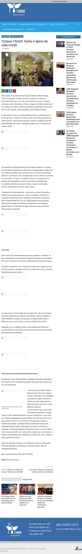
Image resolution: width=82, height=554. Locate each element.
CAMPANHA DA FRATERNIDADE (32, 24)
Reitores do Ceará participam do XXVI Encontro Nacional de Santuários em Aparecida (26, 501)
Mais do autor (27, 479)
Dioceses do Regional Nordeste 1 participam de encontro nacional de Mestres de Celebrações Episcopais (72, 72)
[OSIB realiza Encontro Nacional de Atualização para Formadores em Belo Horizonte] (60, 114)
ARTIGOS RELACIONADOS (11, 479)
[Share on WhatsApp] (3, 91)
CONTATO (30, 29)
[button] (78, 24)
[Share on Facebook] (6, 91)
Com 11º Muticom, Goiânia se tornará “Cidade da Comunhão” (12, 471)
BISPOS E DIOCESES (57, 24)
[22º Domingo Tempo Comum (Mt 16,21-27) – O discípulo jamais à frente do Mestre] (9, 489)
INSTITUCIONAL (9, 24)
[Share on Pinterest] (14, 91)
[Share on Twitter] (10, 91)
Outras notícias (16, 36)
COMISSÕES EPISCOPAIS (12, 29)
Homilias (4, 493)
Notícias (5, 36)
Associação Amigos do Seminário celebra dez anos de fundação (41, 471)
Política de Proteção (59, 1)
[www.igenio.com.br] (78, 550)
